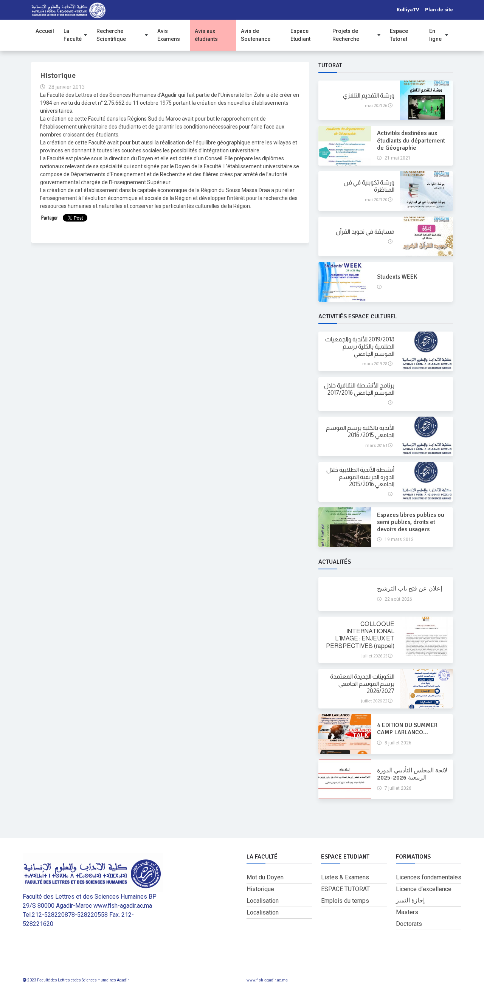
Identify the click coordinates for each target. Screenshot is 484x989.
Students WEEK (397, 277)
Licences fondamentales (428, 877)
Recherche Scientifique (111, 35)
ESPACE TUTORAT (345, 889)
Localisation (263, 900)
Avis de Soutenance (255, 35)
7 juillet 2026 (397, 788)
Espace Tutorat (399, 35)
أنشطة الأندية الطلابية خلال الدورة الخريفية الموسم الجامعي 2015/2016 (360, 477)
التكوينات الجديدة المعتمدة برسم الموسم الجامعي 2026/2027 (362, 683)
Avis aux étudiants (206, 35)
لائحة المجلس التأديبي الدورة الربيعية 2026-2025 (412, 774)
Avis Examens (168, 35)
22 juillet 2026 (374, 701)
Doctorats (409, 923)
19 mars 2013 (398, 539)
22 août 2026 (397, 599)
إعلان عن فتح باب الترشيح (409, 588)
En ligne (435, 35)
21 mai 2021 (397, 158)
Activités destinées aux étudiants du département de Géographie (411, 140)
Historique (260, 889)
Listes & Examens (345, 877)
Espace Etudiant (300, 35)
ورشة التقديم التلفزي (368, 95)
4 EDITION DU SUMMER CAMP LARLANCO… (407, 728)
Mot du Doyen (265, 877)
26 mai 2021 (376, 105)
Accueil (45, 31)
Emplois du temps (345, 900)
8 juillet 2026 (397, 743)
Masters (407, 912)
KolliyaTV (408, 9)
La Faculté (73, 35)
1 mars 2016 (376, 445)
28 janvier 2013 (66, 87)
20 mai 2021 (376, 199)
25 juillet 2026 (374, 656)
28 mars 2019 (375, 363)
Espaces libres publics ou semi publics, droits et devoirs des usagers (410, 522)
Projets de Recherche (345, 35)
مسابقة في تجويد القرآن (365, 231)
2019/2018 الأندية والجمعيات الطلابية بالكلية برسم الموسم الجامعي (359, 346)
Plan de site (439, 9)
